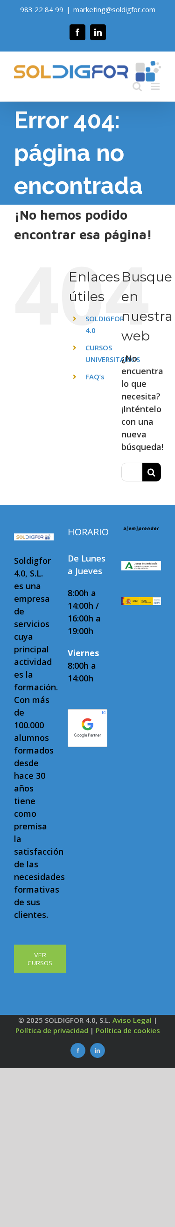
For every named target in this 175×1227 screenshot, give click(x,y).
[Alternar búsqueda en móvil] (137, 86)
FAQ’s (95, 376)
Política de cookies (128, 1030)
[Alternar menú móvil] (156, 86)
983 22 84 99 (41, 9)
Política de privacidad (51, 1030)
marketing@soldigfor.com (114, 9)
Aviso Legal (132, 1020)
